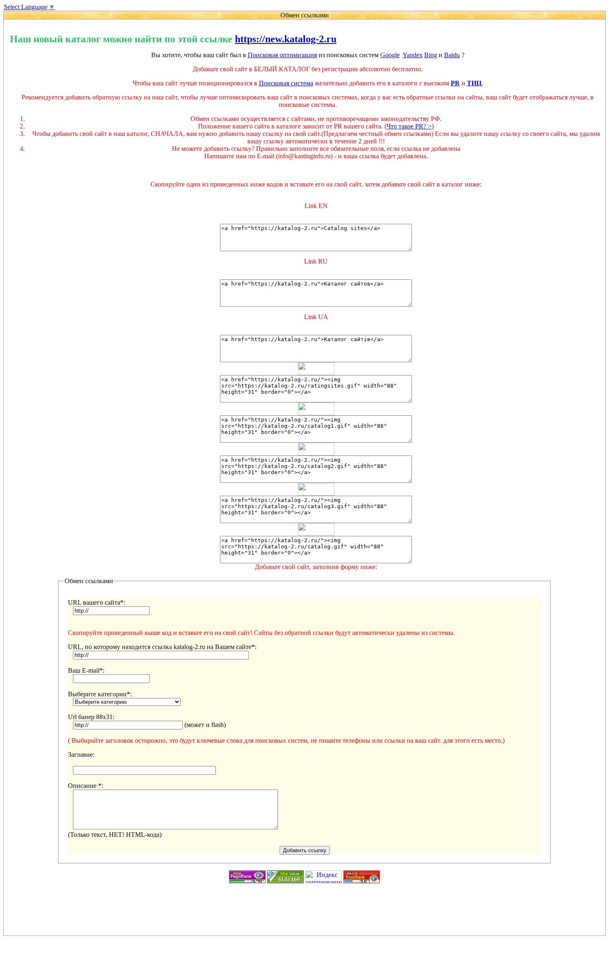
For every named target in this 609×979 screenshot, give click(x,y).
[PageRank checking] (247, 880)
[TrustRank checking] (361, 880)
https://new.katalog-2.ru (285, 39)
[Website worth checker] (285, 880)
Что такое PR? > (409, 126)
